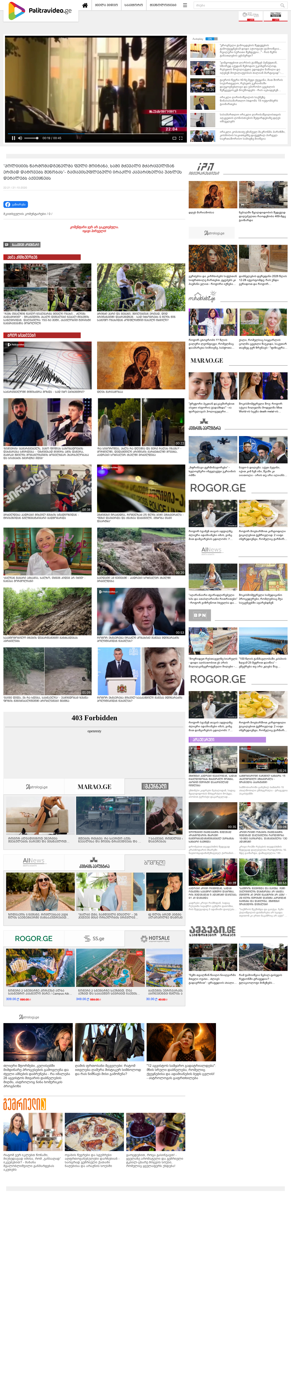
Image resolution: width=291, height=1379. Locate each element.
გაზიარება (18, 204)
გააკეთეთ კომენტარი (25, 245)
